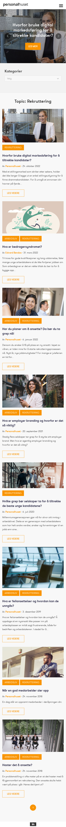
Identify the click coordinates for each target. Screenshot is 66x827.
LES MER (33, 46)
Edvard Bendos (13, 252)
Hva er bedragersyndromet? (22, 247)
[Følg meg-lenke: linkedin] (33, 824)
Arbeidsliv (11, 238)
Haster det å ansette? (17, 765)
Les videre (13, 193)
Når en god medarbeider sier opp (25, 690)
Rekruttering (13, 147)
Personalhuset (13, 166)
